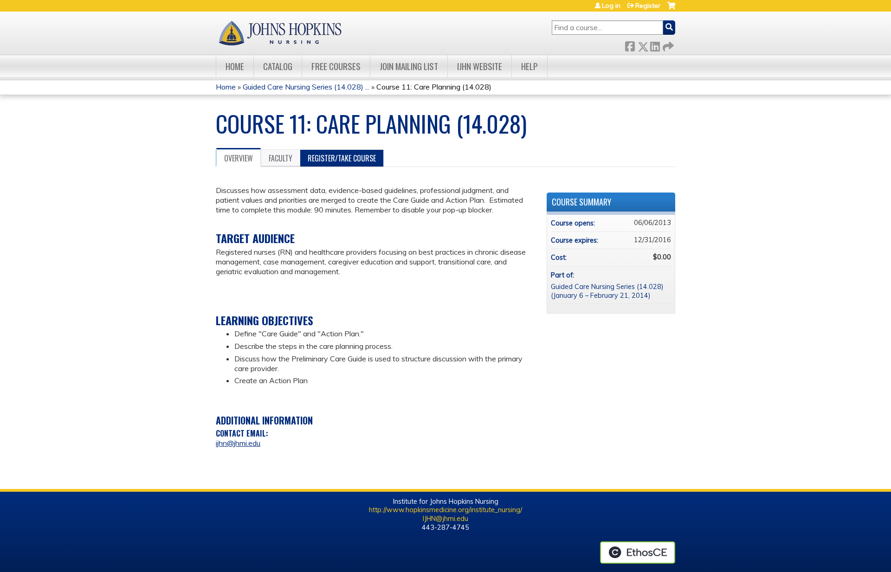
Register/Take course (342, 158)
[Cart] (671, 9)
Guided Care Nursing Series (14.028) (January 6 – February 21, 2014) (607, 291)
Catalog (277, 66)
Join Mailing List (409, 66)
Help (529, 66)
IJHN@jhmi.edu (445, 518)
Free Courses (336, 66)
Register (647, 5)
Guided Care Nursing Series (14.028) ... (306, 86)
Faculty (280, 158)
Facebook (629, 44)
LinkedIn (654, 44)
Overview (238, 158)
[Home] (280, 33)
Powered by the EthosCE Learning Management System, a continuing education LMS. (637, 552)
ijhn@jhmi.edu (238, 443)
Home (235, 66)
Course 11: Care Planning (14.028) (433, 86)
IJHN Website (479, 66)
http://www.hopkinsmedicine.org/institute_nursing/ (445, 510)
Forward (667, 44)
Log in (611, 5)
